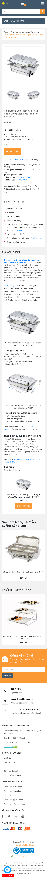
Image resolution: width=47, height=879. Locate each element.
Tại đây (19, 230)
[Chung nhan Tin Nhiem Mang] (23, 856)
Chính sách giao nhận (12, 791)
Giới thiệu (7, 758)
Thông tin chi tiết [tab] (11, 252)
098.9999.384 (24, 177)
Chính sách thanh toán (13, 787)
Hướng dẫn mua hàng (13, 775)
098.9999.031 (7, 876)
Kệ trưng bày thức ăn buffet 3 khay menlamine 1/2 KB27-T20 (23, 637)
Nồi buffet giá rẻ (11, 285)
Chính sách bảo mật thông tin (16, 804)
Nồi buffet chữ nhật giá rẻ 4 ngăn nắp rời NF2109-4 (23, 572)
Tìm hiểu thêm (36, 238)
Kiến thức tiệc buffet (12, 771)
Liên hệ (6, 766)
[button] (42, 11)
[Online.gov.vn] (23, 850)
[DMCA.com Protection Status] (11, 746)
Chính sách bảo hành (12, 795)
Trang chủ (8, 32)
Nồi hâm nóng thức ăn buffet (27, 32)
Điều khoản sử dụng (12, 762)
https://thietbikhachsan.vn (25, 845)
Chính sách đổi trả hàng (13, 800)
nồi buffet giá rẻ (16, 189)
